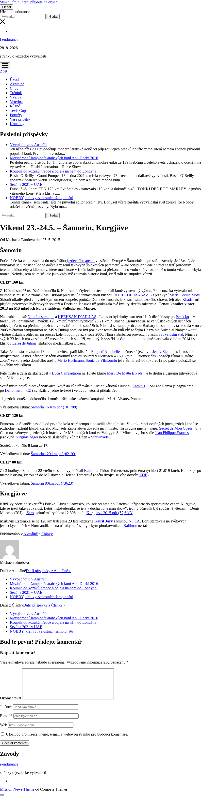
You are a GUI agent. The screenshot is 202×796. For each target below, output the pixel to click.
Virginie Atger (27, 437)
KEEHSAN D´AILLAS (77, 317)
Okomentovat (10, 698)
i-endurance (9, 39)
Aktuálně (17, 84)
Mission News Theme (17, 789)
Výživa (15, 97)
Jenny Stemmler (164, 351)
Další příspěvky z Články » (44, 605)
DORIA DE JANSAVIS (132, 295)
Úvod (14, 79)
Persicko (182, 317)
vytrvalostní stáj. (171, 334)
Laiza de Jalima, (24, 343)
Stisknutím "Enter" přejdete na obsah (28, 2)
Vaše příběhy (20, 119)
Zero (30, 513)
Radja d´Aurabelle (105, 351)
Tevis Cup (18, 110)
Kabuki (90, 470)
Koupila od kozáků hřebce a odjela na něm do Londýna (53, 171)
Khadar (188, 299)
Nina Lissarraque (41, 317)
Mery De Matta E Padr (124, 373)
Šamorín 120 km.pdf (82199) (53, 454)
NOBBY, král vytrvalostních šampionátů (41, 198)
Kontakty (17, 124)
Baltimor (130, 525)
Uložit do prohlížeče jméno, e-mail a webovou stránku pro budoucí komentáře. (67, 734)
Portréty (16, 115)
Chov (14, 88)
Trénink (16, 93)
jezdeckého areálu (81, 261)
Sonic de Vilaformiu (101, 360)
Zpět (3, 71)
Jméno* (6, 707)
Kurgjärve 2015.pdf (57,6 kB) (109, 513)
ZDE (143, 475)
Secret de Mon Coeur (175, 428)
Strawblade (100, 437)
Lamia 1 (139, 386)
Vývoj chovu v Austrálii (28, 145)
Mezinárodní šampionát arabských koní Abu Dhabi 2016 (54, 158)
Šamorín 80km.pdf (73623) (52, 483)
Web (3, 725)
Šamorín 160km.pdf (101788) (54, 407)
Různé (15, 106)
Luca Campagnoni (66, 373)
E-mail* (6, 716)
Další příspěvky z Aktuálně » (48, 571)
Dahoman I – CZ (18, 390)
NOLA (134, 521)
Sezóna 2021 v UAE (26, 184)
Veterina (16, 102)
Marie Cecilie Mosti (184, 295)
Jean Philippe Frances (172, 433)
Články (47, 534)
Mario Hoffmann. (71, 360)
